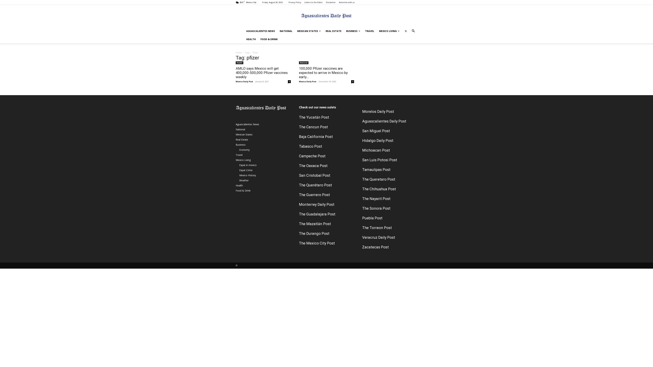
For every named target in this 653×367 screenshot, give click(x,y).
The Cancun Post (313, 127)
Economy (244, 149)
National (286, 31)
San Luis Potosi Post (379, 160)
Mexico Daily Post (244, 81)
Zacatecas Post (375, 247)
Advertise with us (347, 2)
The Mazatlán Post (315, 224)
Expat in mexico (248, 165)
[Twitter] (405, 31)
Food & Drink (269, 39)
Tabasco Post (310, 146)
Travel (369, 31)
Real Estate (333, 31)
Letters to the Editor (313, 2)
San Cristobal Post (314, 175)
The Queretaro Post (378, 179)
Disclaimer (331, 2)
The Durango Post (314, 233)
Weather (244, 180)
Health (251, 39)
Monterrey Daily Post (316, 204)
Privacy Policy (295, 2)
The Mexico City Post (317, 243)
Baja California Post (316, 137)
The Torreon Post (377, 228)
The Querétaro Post (315, 185)
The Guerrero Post (314, 195)
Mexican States (307, 31)
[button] (413, 31)
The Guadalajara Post (317, 214)
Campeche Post (312, 156)
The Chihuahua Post (379, 189)
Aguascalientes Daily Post (384, 121)
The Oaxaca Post (313, 166)
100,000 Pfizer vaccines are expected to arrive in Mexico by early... (323, 72)
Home (239, 52)
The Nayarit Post (376, 199)
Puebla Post (372, 218)
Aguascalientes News (260, 31)
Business (351, 31)
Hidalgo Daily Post (377, 140)
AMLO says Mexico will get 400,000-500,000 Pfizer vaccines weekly (262, 72)
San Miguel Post (376, 131)
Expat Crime (246, 170)
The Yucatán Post (314, 117)
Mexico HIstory (247, 175)
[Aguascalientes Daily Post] (326, 16)
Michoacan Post (376, 150)
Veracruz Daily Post (378, 237)
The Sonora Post (376, 208)
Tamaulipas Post (376, 170)
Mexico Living (388, 31)
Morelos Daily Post (378, 111)
